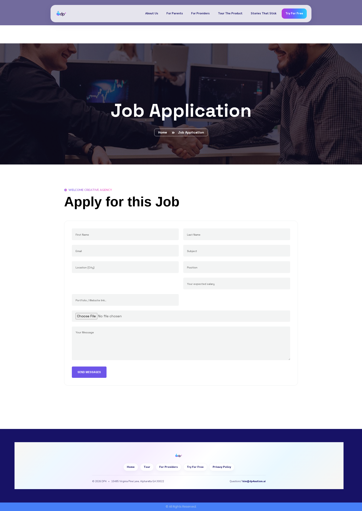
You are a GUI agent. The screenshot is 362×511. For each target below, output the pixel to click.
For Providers (200, 13)
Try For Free (294, 13)
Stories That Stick (263, 13)
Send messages (89, 372)
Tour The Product (230, 13)
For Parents (174, 13)
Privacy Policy (222, 467)
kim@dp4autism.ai (254, 481)
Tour (147, 467)
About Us (151, 13)
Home (163, 132)
